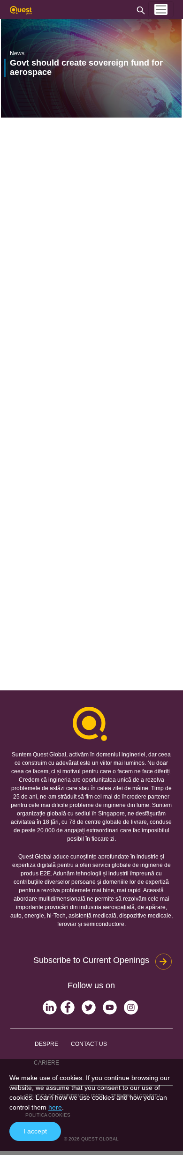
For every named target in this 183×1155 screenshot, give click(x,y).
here (55, 1107)
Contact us (89, 1044)
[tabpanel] (91, 68)
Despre (46, 1044)
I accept (35, 1131)
